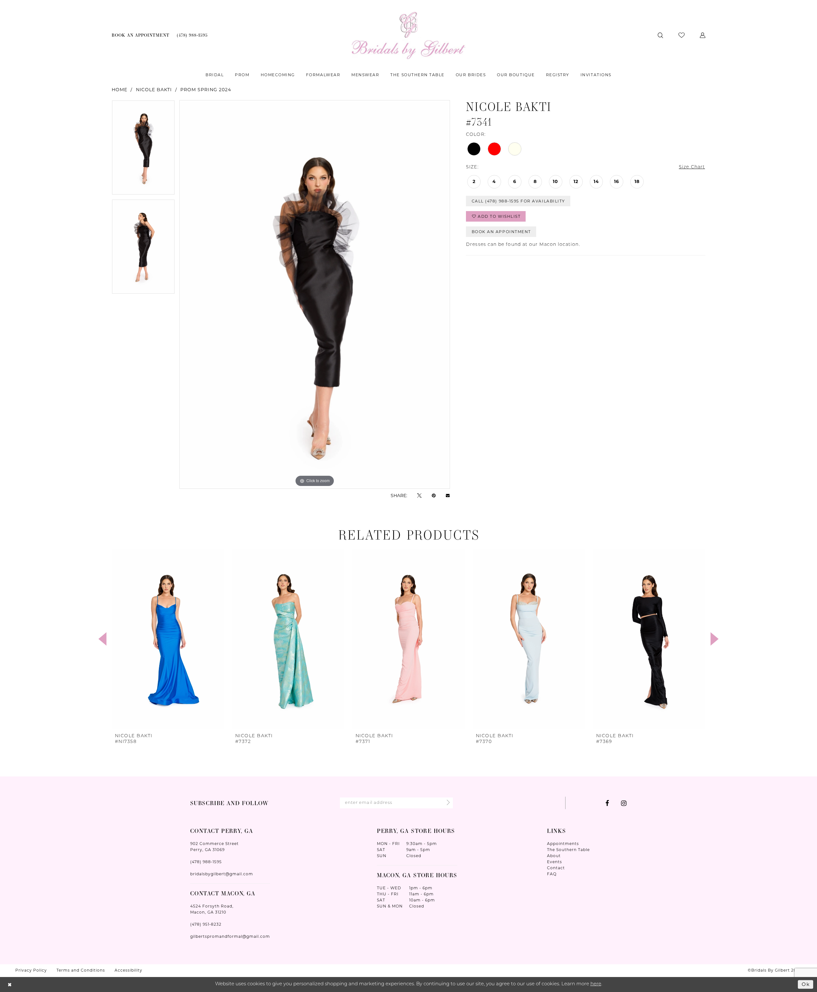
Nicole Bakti (154, 89)
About (554, 855)
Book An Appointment (501, 231)
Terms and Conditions (80, 970)
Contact (556, 867)
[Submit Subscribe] (446, 803)
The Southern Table (568, 849)
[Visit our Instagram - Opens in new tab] (624, 803)
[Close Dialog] (10, 984)
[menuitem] (140, 35)
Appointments (563, 843)
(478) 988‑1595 (206, 861)
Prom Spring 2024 (205, 89)
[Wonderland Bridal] (408, 35)
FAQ (552, 873)
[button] (702, 35)
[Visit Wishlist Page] (681, 35)
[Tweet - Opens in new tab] (419, 495)
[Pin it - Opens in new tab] (433, 495)
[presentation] (168, 639)
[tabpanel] (143, 149)
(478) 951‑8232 (205, 924)
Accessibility (128, 970)
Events (554, 861)
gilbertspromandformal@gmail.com (230, 936)
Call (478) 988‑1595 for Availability (518, 201)
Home (119, 89)
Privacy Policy (31, 970)
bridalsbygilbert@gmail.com (221, 873)
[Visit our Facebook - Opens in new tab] (607, 803)
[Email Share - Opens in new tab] (448, 495)
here (595, 984)
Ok (806, 984)
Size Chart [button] (692, 167)
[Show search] (660, 35)
